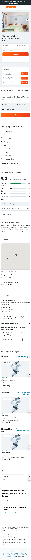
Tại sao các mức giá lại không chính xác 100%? (14, 543)
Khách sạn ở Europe (22, 551)
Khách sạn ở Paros (21, 554)
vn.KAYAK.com (6, 551)
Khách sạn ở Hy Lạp (7, 553)
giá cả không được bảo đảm (8, 532)
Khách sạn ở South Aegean (20, 553)
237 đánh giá (18, 38)
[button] (29, 2)
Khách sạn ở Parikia (9, 515)
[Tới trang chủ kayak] (11, 7)
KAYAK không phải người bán (10, 537)
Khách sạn (13, 551)
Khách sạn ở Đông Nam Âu (9, 554)
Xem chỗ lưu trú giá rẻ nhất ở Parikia (24, 393)
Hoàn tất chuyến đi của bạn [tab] (11, 501)
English (17, 3)
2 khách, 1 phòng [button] (8, 50)
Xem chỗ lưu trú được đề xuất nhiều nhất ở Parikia (23, 429)
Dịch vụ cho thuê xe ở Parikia (12, 512)
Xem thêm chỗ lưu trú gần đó (24, 357)
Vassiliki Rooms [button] (5, 452)
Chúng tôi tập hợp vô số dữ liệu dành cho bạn (14, 540)
